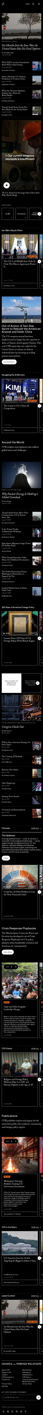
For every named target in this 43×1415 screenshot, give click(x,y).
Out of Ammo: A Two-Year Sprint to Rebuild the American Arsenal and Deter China (21, 328)
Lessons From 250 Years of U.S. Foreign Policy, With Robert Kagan (19, 639)
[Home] (3, 4)
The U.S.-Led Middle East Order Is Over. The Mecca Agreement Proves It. (20, 264)
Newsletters (26, 1375)
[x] (25, 1411)
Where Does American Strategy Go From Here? (16, 744)
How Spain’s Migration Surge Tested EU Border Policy (16, 545)
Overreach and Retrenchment (13, 810)
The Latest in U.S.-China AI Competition (16, 407)
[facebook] (3, 1411)
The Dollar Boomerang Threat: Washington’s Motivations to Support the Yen (14, 574)
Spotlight (6, 205)
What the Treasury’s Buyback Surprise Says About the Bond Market (13, 93)
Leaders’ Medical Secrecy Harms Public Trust (14, 589)
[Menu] (37, 4)
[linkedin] (8, 1411)
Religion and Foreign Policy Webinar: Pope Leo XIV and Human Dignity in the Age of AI (18, 1082)
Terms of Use (27, 1384)
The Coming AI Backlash (12, 757)
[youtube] (12, 1411)
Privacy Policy (7, 1384)
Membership (27, 1370)
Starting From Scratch (10, 797)
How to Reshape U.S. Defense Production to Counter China (14, 78)
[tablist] (21, 683)
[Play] (7, 185)
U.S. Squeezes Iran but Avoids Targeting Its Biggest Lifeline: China (20, 1259)
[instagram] (17, 1411)
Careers (4, 1375)
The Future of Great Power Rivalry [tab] (31, 683)
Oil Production (21, 214)
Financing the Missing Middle (16, 1180)
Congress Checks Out (13, 726)
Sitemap (5, 1386)
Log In (26, 4)
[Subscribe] (38, 1397)
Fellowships (26, 1372)
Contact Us (6, 1380)
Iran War (7, 214)
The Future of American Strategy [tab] (11, 683)
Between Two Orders (10, 770)
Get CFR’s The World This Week (14, 1392)
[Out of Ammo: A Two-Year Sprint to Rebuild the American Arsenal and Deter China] (21, 309)
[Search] (31, 4)
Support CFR (6, 1372)
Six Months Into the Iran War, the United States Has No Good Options (21, 47)
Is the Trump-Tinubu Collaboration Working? (11, 530)
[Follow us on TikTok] (21, 1411)
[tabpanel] (21, 755)
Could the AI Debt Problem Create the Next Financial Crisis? (19, 893)
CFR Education (7, 1377)
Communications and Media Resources (30, 1380)
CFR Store (26, 1377)
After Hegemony (8, 783)
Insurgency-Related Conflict (18, 1007)
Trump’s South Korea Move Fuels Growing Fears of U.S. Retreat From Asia (15, 515)
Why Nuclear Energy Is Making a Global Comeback (20, 496)
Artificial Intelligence (35, 213)
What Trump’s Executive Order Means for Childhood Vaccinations (15, 559)
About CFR (6, 1370)
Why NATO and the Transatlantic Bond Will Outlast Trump (15, 64)
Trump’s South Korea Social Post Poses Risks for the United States (15, 108)
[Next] (39, 214)
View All (35, 828)
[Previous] (11, 966)
